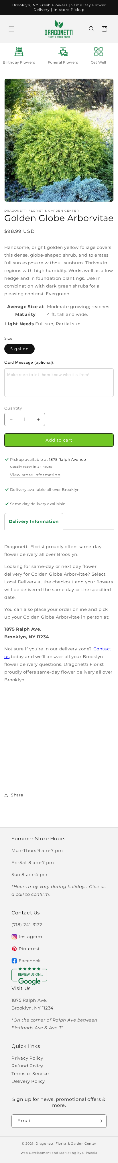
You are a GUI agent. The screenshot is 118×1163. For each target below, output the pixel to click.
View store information (35, 474)
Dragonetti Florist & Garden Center (66, 1144)
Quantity (13, 408)
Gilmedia (89, 1153)
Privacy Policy (27, 1058)
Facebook (30, 960)
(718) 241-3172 (26, 924)
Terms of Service (30, 1073)
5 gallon (19, 348)
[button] (11, 29)
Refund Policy (27, 1065)
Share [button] (17, 795)
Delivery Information (34, 521)
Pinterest (29, 948)
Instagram (30, 936)
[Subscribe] (100, 1121)
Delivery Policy (28, 1081)
